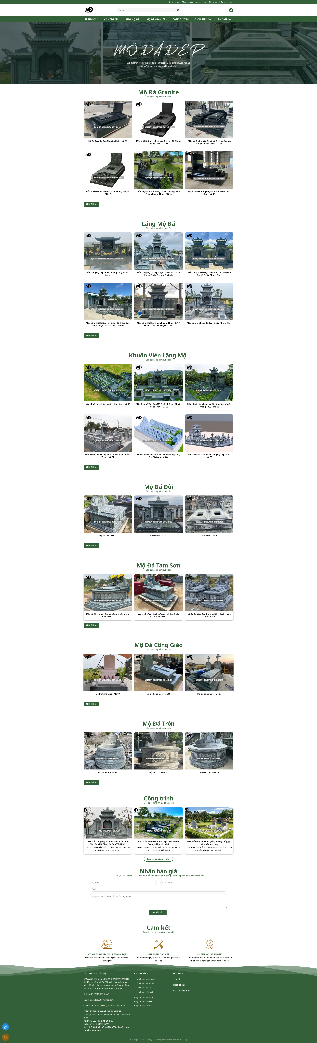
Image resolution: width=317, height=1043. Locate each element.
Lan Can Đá (224, 19)
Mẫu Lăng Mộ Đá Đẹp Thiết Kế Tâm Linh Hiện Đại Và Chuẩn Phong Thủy (209, 274)
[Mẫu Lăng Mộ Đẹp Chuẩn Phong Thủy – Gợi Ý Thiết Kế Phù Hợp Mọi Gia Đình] (158, 301)
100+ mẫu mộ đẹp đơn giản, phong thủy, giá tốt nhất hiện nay (209, 843)
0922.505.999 (97, 994)
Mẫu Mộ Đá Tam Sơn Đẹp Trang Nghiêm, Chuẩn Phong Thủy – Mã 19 (158, 615)
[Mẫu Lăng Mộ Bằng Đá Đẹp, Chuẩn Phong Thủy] (209, 301)
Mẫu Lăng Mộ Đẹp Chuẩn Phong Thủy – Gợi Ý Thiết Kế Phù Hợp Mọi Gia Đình (158, 324)
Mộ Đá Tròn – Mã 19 (107, 772)
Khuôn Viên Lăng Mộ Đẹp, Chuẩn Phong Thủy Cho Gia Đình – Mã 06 (158, 456)
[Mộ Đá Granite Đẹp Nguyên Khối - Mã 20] (108, 119)
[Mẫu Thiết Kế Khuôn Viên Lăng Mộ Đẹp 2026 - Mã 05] (209, 433)
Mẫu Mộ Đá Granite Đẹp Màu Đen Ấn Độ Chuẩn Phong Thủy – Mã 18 (158, 142)
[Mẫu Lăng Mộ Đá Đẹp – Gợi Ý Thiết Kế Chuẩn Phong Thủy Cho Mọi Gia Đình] (158, 251)
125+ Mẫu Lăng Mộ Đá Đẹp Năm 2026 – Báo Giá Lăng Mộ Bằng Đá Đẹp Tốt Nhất (108, 843)
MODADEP (88, 978)
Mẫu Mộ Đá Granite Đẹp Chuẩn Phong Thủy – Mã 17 (107, 192)
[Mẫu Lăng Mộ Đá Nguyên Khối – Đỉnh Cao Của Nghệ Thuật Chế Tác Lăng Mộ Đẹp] (108, 301)
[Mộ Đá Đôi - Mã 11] (158, 514)
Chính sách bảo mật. (145, 992)
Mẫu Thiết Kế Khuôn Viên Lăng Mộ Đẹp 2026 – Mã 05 (209, 456)
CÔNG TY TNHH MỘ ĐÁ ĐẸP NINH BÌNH (102, 1011)
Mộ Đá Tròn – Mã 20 (158, 772)
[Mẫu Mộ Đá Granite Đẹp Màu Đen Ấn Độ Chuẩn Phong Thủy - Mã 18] (158, 119)
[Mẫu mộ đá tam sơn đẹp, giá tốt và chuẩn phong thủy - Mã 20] (108, 592)
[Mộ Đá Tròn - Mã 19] (108, 751)
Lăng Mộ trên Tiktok (142, 1005)
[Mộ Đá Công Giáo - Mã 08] (158, 672)
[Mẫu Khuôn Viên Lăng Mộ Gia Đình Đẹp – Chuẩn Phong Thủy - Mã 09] (158, 382)
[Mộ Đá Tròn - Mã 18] (209, 751)
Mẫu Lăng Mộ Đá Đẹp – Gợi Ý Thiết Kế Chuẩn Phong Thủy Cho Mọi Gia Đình (158, 274)
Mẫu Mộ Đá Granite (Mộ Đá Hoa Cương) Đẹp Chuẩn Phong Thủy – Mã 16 (158, 192)
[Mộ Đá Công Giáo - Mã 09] (107, 672)
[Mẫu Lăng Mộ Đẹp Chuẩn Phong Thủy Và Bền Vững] (108, 251)
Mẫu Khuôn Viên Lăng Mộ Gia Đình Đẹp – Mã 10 (107, 404)
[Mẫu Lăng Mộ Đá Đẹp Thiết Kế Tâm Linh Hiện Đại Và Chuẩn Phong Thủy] (209, 251)
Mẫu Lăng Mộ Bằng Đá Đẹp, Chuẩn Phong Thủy (209, 323)
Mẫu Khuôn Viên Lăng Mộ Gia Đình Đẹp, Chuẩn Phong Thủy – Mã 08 (209, 405)
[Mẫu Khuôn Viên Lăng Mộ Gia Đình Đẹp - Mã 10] (108, 382)
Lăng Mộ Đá (131, 19)
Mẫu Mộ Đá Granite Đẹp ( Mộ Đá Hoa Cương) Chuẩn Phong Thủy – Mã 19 (209, 142)
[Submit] (178, 10)
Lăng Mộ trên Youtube (143, 1001)
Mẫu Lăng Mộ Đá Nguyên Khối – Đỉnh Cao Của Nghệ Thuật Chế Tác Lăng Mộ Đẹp (108, 324)
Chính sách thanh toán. (146, 979)
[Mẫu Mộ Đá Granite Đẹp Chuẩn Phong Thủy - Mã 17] (108, 170)
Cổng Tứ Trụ (181, 19)
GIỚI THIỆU (178, 973)
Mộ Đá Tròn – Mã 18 (209, 772)
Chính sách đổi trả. (144, 987)
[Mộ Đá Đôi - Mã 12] (108, 514)
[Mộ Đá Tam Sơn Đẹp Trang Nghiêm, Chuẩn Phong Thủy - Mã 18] (209, 592)
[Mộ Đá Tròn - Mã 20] (158, 751)
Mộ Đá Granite (156, 19)
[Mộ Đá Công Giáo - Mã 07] (209, 672)
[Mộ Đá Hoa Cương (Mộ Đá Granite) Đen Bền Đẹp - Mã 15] (209, 170)
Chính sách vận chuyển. (146, 983)
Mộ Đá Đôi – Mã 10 (209, 535)
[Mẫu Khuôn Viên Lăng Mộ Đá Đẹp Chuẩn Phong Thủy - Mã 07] (108, 433)
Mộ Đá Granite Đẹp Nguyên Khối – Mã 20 (107, 141)
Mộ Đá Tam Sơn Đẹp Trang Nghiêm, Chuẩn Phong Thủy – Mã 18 (209, 615)
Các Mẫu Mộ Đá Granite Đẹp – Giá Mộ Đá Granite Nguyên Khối (158, 843)
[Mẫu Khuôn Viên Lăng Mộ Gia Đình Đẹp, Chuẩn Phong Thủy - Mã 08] (209, 382)
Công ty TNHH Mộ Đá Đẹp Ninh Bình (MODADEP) (166, 1040)
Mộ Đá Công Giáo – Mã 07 (209, 694)
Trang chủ (91, 19)
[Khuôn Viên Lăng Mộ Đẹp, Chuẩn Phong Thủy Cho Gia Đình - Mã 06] (158, 433)
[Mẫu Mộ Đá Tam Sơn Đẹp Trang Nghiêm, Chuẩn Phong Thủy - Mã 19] (158, 592)
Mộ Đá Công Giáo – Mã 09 (108, 694)
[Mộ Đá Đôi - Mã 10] (209, 514)
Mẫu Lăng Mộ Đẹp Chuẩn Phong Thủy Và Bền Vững (107, 274)
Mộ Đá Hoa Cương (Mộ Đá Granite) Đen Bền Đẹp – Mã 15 (209, 192)
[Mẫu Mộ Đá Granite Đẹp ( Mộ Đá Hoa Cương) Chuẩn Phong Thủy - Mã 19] (209, 119)
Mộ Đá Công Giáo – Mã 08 (158, 694)
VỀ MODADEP (111, 19)
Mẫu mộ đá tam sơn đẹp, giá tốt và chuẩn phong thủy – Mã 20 (107, 615)
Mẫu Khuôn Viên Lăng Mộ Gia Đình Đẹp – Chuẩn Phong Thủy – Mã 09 (158, 405)
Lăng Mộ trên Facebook (144, 997)
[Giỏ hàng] (231, 10)
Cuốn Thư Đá (202, 19)
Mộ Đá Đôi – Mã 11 (158, 535)
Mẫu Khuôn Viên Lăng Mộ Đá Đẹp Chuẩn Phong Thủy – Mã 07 (107, 456)
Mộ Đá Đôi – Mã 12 (108, 535)
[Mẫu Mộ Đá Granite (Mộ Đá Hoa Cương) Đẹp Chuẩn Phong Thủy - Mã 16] (158, 170)
